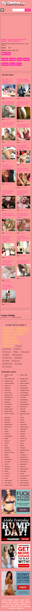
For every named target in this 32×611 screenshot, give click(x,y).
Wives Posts (8, 392)
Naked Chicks (7, 363)
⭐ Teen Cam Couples (10, 340)
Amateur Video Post (9, 375)
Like (23, 164)
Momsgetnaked (24, 404)
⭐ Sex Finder (8, 328)
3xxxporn (7, 473)
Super (13, 64)
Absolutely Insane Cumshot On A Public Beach (23, 170)
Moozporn (7, 466)
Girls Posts (8, 390)
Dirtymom (23, 466)
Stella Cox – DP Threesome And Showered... (6, 81)
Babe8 (6, 438)
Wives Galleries (24, 485)
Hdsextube (8, 422)
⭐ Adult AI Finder (22, 328)
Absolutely (22, 187)
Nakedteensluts (24, 450)
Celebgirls (23, 411)
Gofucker (22, 431)
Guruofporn (25, 352)
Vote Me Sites (11, 608)
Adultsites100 (24, 388)
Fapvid (6, 431)
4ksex (6, 429)
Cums (8, 304)
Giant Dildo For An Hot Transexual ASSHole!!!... (22, 192)
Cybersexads (8, 480)
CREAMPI (7, 280)
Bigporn (22, 452)
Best (6, 304)
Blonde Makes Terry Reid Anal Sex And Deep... (23, 103)
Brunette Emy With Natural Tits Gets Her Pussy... (8, 215)
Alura (21, 233)
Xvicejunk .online (9, 452)
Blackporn (7, 469)
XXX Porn (17, 349)
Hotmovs (22, 434)
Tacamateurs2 (24, 480)
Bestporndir (23, 464)
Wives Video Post (9, 378)
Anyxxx (22, 443)
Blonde (23, 121)
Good (20, 59)
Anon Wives (8, 483)
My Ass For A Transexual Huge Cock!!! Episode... (7, 166)
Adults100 (7, 388)
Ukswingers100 (24, 395)
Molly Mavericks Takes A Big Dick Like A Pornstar (23, 147)
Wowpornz (7, 402)
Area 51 (19, 346)
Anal (20, 121)
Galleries (17, 604)
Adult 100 (20, 606)
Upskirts (16, 600)
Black (6, 119)
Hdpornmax (8, 427)
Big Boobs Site (24, 469)
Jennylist (18, 363)
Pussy (9, 161)
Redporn (7, 457)
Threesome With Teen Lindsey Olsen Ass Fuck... (8, 124)
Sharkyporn (8, 406)
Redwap (22, 436)
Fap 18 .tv (7, 441)
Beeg (6, 445)
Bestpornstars (8, 424)
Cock (9, 119)
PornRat (6, 361)
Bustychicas (23, 478)
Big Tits (28, 602)
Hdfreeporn (23, 429)
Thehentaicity (24, 399)
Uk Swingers (27, 606)
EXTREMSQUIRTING (6, 281)
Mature (22, 600)
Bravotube (7, 420)
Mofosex (22, 441)
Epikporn (6, 355)
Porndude (7, 417)
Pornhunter (7, 352)
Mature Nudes (9, 411)
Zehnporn (23, 448)
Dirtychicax (8, 450)
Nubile (27, 59)
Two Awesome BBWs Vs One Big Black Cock (8, 192)
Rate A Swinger (24, 483)
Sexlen (6, 471)
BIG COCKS (6, 53)
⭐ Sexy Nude (8, 346)
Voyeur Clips (23, 375)
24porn (22, 420)
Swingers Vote (9, 485)
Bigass (6, 455)
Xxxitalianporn (8, 436)
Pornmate (7, 462)
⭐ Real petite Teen (9, 337)
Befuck (22, 445)
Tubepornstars (24, 427)
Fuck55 (7, 443)
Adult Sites (13, 606)
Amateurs (22, 602)
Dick (24, 98)
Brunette (6, 233)
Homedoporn (8, 459)
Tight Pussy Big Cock (8, 145)
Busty (23, 233)
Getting (13, 59)
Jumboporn (8, 399)
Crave (23, 255)
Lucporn (7, 476)
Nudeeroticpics (9, 409)
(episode (6, 183)
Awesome (7, 210)
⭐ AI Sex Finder (22, 331)
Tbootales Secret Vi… (25, 414)
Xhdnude (22, 409)
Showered (7, 98)
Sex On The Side (9, 413)
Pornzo (22, 417)
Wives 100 (23, 604)
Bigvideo (7, 448)
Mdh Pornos (23, 406)
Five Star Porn (24, 462)
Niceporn (7, 434)
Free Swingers (24, 392)
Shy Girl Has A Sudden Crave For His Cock (23, 238)
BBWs (10, 210)
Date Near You (9, 397)
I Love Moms (7, 366)
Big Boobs (18, 358)
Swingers (15, 602)
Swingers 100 (8, 395)
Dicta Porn (16, 361)
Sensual (5, 64)
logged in (9, 317)
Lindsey (9, 142)
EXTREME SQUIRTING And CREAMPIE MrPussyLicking (7, 262)
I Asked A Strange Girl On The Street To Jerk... (23, 81)
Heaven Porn (7, 358)
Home (4, 600)
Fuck (6, 142)
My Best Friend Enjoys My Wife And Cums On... (8, 287)
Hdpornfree (23, 424)
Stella (11, 98)
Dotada (9, 257)
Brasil (6, 257)
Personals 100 (24, 476)
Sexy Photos (23, 402)
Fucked (5, 59)
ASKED (21, 98)
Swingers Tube (9, 381)
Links (12, 604)
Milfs (10, 602)
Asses (7, 604)
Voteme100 (23, 381)
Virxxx (6, 478)
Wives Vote (23, 385)
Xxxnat (22, 473)
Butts (16, 352)
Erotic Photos (8, 404)
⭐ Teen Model (19, 334)
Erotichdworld (17, 355)
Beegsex (22, 422)
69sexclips (23, 471)
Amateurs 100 (5, 606)
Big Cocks (4, 602)
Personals (10, 600)
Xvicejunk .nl (23, 455)
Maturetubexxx (24, 459)
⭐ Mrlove (6, 334)
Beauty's (21, 142)
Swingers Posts (24, 390)
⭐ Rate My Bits (8, 331)
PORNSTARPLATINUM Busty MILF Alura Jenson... (22, 215)
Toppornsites (23, 457)
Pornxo (7, 464)
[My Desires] (13, 6)
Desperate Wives (9, 383)
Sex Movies (7, 349)
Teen (19, 64)
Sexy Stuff (23, 397)
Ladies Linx (8, 385)
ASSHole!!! (26, 210)
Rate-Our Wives (24, 383)
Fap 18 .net (23, 438)
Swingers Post (24, 378)
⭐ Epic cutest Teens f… (11, 343)
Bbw (27, 600)
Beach (25, 187)
